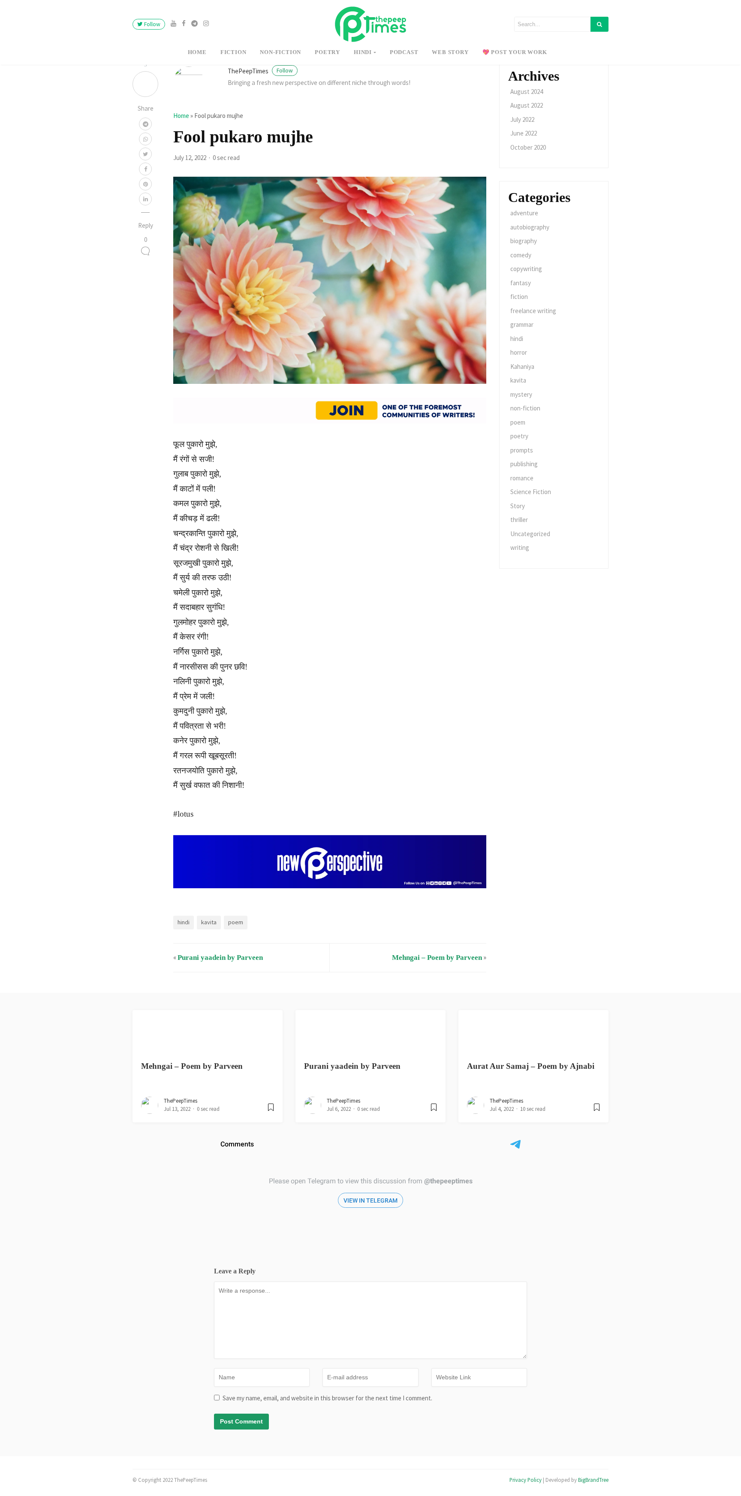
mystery (521, 394)
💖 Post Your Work (514, 52)
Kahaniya (522, 366)
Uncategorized (530, 534)
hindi (363, 52)
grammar (521, 324)
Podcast (404, 52)
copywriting (526, 269)
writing (519, 547)
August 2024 (526, 91)
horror (518, 352)
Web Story (450, 52)
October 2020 (528, 147)
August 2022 (526, 105)
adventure (524, 213)
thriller (519, 520)
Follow (151, 24)
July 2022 (522, 119)
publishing (524, 464)
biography (523, 241)
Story (517, 506)
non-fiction (280, 52)
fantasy (520, 283)
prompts (521, 450)
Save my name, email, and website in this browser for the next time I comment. (327, 1398)
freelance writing (533, 311)
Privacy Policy (525, 1479)
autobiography (529, 227)
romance (521, 478)
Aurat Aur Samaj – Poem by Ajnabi (530, 1066)
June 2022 (523, 133)
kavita (209, 922)
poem (235, 922)
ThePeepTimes (260, 71)
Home (197, 52)
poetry (327, 52)
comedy (520, 255)
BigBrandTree (593, 1479)
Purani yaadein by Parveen (220, 957)
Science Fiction (530, 492)
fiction (233, 52)
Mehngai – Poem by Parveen (437, 957)
